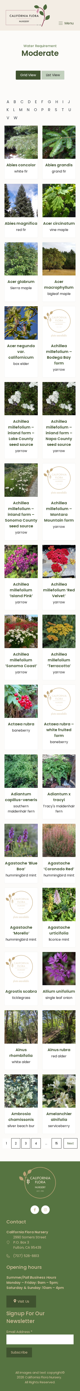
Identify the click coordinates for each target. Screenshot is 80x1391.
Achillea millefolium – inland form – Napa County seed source (59, 433)
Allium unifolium (59, 991)
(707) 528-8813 (26, 1255)
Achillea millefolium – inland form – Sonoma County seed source (21, 514)
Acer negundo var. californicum (21, 351)
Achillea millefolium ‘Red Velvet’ (59, 590)
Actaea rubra (21, 724)
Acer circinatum (59, 223)
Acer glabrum (21, 281)
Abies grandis (59, 165)
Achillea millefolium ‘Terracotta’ (59, 660)
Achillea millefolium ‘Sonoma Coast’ (21, 660)
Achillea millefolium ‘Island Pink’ (21, 590)
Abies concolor (21, 165)
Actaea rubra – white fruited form (59, 729)
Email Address (19, 1331)
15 (56, 1143)
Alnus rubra (59, 1049)
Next (70, 1143)
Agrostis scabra (21, 991)
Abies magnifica (21, 223)
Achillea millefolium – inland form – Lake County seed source (21, 433)
